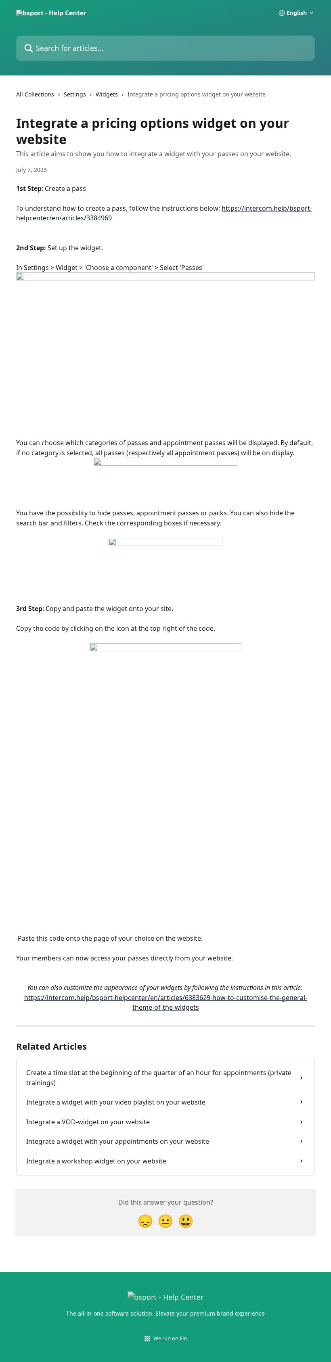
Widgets (107, 94)
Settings (75, 94)
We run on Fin (170, 1338)
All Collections (35, 94)
